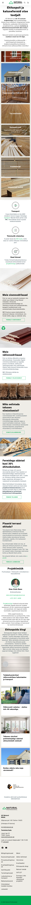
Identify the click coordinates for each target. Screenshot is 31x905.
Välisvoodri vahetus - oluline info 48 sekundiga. (15, 708)
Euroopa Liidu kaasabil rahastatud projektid (21, 878)
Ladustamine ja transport (6, 877)
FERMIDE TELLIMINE (12, 497)
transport (7, 218)
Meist (18, 853)
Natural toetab (21, 869)
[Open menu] (3, 2)
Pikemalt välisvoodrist (14, 378)
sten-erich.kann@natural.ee (15, 595)
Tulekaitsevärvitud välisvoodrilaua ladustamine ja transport (14, 677)
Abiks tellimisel (21, 857)
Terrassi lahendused (13, 562)
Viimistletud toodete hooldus (6, 885)
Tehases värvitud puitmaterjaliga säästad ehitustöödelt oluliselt (13, 738)
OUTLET (19, 872)
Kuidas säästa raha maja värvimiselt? (13, 769)
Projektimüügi (8, 603)
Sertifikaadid (5, 870)
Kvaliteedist (20, 863)
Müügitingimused (7, 853)
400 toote (19, 239)
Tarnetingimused (7, 873)
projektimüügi (11, 263)
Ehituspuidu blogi (22, 866)
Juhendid (4, 889)
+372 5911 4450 (15, 598)
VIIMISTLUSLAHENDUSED (13, 432)
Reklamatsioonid (7, 881)
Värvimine (19, 860)
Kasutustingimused (7, 857)
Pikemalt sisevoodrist (13, 319)
